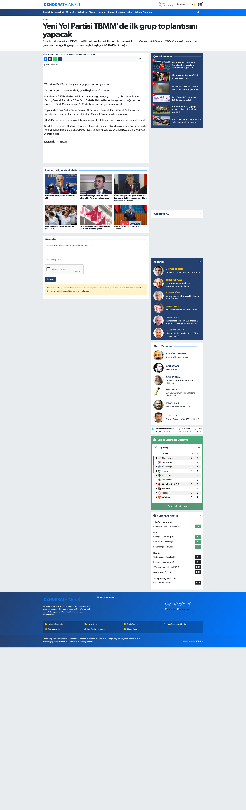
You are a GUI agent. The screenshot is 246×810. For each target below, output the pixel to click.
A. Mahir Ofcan (173, 377)
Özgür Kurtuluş (174, 280)
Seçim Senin (171, 369)
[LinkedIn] (179, 604)
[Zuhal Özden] (158, 308)
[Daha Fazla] (60, 59)
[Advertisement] (177, 168)
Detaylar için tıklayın (177, 506)
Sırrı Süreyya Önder (176, 354)
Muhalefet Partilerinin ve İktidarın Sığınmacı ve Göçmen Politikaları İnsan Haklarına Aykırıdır (182, 322)
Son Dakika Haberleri (96, 629)
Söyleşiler (71, 12)
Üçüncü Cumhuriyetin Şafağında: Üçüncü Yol (181, 394)
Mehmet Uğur (173, 293)
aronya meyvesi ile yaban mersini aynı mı (123, 639)
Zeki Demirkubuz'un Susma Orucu (182, 310)
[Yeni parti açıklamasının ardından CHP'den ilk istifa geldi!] (96, 215)
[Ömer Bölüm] (158, 368)
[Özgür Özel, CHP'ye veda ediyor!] (130, 215)
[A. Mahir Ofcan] (158, 380)
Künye (45, 639)
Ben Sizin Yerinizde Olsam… (179, 407)
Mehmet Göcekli (174, 269)
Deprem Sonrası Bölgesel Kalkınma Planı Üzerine (182, 297)
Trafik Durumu (133, 624)
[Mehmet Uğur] (158, 296)
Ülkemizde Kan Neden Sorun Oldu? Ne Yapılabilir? (182, 334)
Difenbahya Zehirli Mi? (96, 639)
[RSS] (189, 604)
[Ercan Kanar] (158, 320)
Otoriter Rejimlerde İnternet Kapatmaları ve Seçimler (179, 285)
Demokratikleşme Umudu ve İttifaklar (179, 381)
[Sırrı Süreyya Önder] (158, 355)
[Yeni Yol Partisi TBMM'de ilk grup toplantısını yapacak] (96, 54)
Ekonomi (120, 12)
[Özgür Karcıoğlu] (158, 333)
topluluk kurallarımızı (68, 288)
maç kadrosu (71, 642)
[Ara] (198, 12)
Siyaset (93, 12)
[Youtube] (184, 604)
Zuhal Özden (172, 306)
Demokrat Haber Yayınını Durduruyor (183, 272)
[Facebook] (166, 604)
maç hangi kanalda (85, 642)
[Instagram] (175, 604)
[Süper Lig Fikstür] (200, 516)
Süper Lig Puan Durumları (140, 12)
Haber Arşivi (132, 629)
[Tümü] (200, 214)
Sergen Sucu (172, 403)
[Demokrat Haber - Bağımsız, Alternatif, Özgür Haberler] (62, 4)
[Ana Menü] (201, 12)
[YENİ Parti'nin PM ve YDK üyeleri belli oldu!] (61, 215)
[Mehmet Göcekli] (158, 271)
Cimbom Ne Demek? (77, 639)
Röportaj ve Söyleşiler (58, 639)
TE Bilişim (199, 641)
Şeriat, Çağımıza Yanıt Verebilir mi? (182, 419)
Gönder (50, 279)
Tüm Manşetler (54, 629)
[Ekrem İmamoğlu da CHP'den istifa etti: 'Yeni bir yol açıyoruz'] (96, 184)
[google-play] (183, 609)
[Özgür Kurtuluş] (158, 283)
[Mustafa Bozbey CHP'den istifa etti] (61, 184)
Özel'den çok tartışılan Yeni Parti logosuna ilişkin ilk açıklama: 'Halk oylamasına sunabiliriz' (130, 198)
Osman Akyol (173, 416)
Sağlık (111, 12)
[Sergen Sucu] (158, 405)
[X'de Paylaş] (50, 59)
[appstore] (170, 609)
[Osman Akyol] (158, 417)
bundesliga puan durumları (54, 642)
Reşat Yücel (172, 390)
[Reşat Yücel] (158, 392)
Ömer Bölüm (172, 366)
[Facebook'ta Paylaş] (45, 59)
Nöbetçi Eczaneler (55, 624)
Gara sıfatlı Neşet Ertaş (177, 357)
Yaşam (102, 12)
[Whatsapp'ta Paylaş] (55, 59)
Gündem (82, 12)
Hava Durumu (93, 624)
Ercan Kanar (172, 317)
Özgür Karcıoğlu (175, 330)
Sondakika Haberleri (53, 12)
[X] (170, 604)
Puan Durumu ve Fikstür (176, 624)
